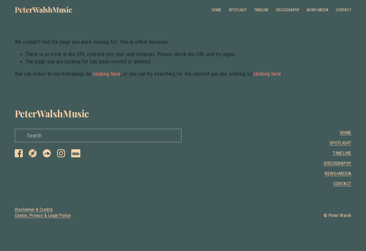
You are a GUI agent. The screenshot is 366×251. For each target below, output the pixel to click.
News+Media (318, 10)
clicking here (106, 74)
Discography (288, 10)
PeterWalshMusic (43, 9)
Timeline (261, 10)
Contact (344, 10)
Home (216, 10)
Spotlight (238, 10)
